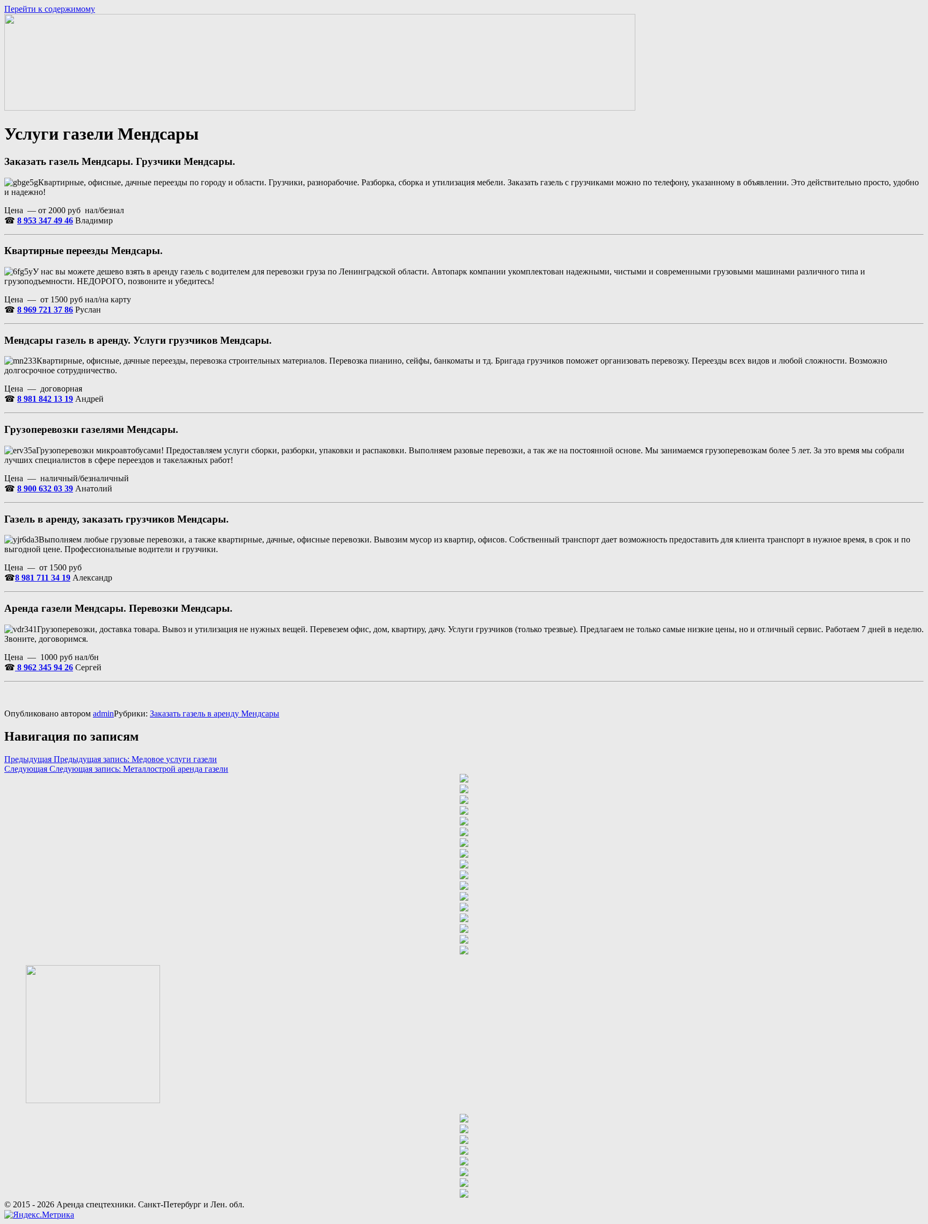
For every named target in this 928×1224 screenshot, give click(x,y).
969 (29, 309)
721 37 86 (55, 309)
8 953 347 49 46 (45, 220)
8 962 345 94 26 (44, 667)
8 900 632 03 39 (45, 488)
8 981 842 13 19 (45, 398)
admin (103, 713)
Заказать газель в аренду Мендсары (214, 713)
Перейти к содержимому (49, 8)
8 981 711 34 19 (42, 577)
